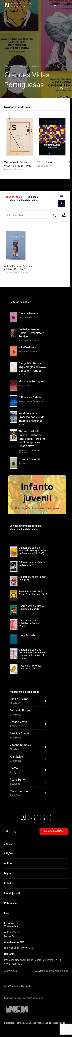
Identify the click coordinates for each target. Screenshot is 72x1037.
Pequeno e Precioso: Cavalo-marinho (30, 667)
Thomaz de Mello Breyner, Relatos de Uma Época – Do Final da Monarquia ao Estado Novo (32, 439)
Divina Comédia (27, 635)
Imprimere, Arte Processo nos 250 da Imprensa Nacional (31, 417)
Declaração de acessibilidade (51, 1023)
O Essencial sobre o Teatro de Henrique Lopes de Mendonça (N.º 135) (32, 550)
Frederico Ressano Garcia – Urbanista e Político (31, 333)
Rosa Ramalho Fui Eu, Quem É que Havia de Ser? (33, 593)
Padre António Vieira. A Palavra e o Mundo (31, 607)
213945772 (10, 970)
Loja (6, 913)
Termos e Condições (26, 1023)
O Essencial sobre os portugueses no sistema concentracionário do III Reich (32, 654)
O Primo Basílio (45, 162)
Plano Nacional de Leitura (24, 200)
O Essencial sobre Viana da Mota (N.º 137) (32, 563)
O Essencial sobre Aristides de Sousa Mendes (29, 623)
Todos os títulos (13, 197)
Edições (8, 853)
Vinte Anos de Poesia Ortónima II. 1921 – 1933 (17, 164)
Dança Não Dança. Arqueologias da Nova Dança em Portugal (32, 367)
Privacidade (9, 1023)
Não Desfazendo (29, 347)
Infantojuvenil (12, 893)
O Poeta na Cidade (30, 397)
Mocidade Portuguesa (32, 381)
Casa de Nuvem (28, 313)
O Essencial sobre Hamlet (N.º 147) (32, 578)
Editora (8, 844)
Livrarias (9, 923)
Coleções (32, 197)
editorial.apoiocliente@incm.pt (51, 970)
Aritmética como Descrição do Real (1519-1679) (18, 267)
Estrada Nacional (29, 459)
